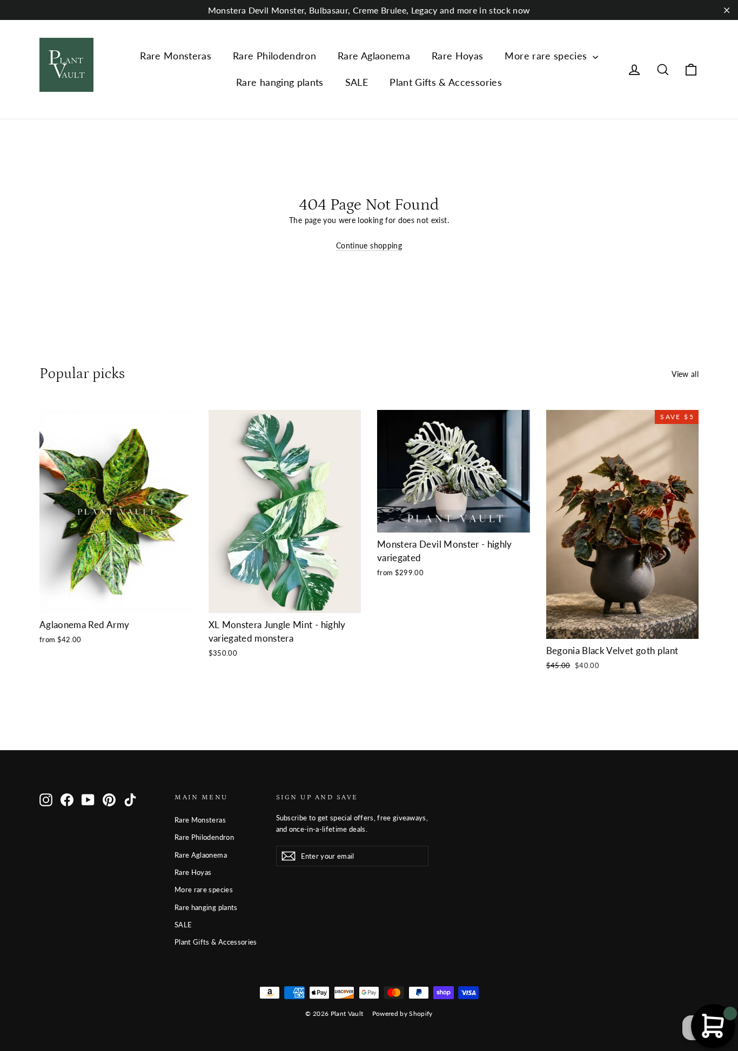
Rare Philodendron (274, 56)
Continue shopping (369, 245)
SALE (356, 82)
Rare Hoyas (458, 56)
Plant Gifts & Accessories (446, 82)
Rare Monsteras (175, 56)
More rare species (547, 56)
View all (685, 374)
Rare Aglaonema (374, 56)
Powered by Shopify (402, 1013)
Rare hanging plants (280, 82)
